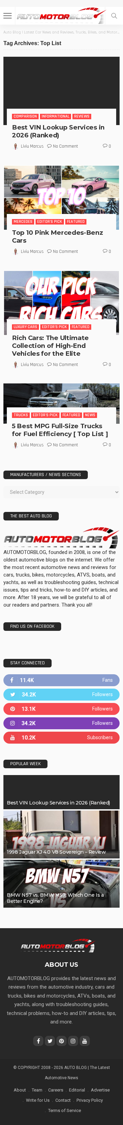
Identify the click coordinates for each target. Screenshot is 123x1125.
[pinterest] (61, 709)
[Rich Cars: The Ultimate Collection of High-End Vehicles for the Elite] (61, 303)
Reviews (82, 116)
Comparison (25, 116)
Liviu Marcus (32, 146)
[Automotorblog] (61, 15)
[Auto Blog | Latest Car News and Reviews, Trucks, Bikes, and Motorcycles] (57, 945)
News (90, 415)
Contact (63, 1100)
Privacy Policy (90, 1100)
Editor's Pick (49, 221)
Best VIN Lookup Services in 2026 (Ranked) (58, 131)
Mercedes (23, 221)
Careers (55, 1090)
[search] (114, 16)
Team (37, 1090)
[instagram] (61, 723)
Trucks (21, 415)
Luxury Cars (25, 326)
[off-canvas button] (7, 16)
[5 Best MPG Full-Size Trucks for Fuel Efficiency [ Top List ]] (61, 403)
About (20, 1090)
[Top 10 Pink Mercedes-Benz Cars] (61, 197)
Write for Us (38, 1100)
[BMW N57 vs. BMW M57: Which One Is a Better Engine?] (61, 884)
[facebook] (61, 680)
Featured (76, 221)
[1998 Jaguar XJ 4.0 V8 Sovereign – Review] (61, 834)
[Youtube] (61, 738)
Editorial (77, 1090)
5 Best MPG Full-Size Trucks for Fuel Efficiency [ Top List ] (60, 430)
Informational (55, 116)
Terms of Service (64, 1110)
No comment (65, 146)
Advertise (100, 1090)
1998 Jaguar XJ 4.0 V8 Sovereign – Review (56, 852)
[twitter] (61, 695)
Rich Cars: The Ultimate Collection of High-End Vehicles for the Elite (50, 345)
